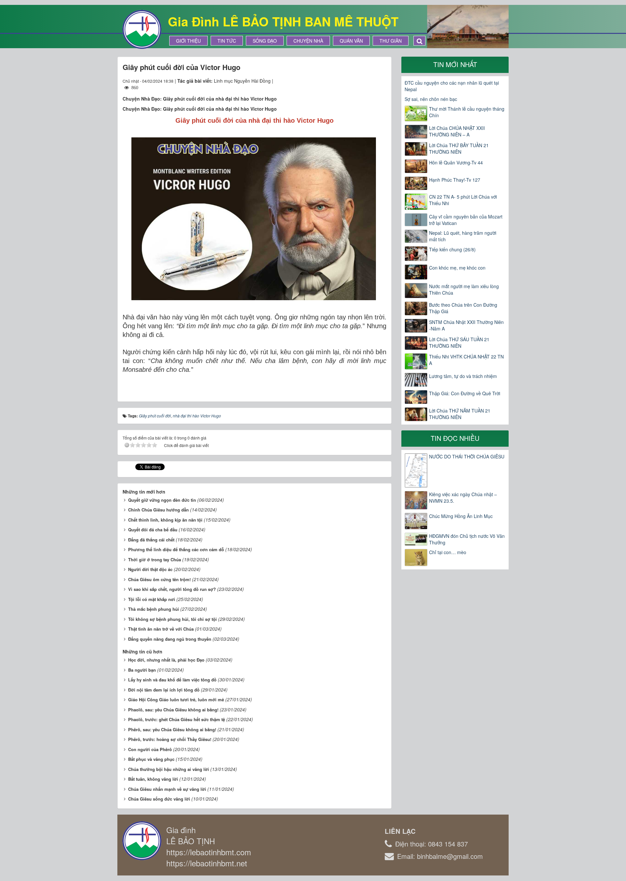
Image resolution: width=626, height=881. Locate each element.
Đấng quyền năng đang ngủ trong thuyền (169, 639)
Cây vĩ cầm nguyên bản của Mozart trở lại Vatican (465, 219)
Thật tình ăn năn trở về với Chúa (161, 629)
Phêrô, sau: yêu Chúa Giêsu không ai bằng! (172, 729)
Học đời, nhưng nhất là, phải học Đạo (166, 660)
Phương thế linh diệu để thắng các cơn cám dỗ (176, 549)
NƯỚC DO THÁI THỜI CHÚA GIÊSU (466, 456)
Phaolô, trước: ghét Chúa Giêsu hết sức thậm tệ (176, 719)
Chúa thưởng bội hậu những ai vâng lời (168, 769)
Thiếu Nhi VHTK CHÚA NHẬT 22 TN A (466, 359)
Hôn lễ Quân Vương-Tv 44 (456, 162)
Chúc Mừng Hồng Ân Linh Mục (461, 516)
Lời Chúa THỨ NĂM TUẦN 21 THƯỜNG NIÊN (459, 413)
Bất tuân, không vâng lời (153, 779)
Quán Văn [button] (351, 40)
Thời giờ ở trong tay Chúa (154, 559)
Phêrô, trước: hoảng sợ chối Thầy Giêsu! (169, 739)
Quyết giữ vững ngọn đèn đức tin (162, 500)
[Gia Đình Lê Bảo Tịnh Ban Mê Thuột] (141, 28)
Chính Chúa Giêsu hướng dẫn (158, 510)
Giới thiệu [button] (188, 40)
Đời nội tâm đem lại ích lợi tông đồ (164, 690)
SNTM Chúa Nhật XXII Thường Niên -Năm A (466, 325)
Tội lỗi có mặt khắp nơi (151, 599)
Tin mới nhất (455, 64)
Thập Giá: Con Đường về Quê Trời (464, 393)
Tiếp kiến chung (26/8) (452, 249)
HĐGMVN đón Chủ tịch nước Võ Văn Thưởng (467, 539)
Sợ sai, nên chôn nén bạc (431, 99)
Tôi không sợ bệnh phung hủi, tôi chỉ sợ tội (172, 619)
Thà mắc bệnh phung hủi (153, 609)
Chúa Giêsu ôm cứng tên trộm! (159, 579)
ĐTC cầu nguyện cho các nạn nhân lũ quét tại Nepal (452, 85)
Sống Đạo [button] (265, 40)
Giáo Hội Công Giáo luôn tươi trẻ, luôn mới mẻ (176, 699)
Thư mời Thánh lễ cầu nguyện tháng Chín (466, 112)
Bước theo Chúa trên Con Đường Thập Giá (463, 308)
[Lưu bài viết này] (381, 80)
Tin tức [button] (226, 40)
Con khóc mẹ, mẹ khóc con (457, 267)
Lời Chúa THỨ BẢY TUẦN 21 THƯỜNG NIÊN (459, 148)
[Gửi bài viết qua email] (358, 80)
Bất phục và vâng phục (151, 759)
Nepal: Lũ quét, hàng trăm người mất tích (462, 236)
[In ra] (369, 80)
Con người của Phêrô (150, 749)
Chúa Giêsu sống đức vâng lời (159, 799)
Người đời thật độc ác (150, 569)
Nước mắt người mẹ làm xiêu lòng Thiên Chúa (464, 289)
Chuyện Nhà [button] (308, 40)
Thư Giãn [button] (391, 40)
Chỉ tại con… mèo (447, 552)
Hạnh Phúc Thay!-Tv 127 (454, 179)
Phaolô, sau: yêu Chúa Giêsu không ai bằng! (173, 709)
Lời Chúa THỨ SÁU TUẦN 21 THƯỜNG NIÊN (459, 342)
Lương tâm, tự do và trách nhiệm (463, 376)
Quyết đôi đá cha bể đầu (152, 529)
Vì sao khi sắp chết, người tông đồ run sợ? (172, 589)
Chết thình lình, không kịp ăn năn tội (165, 520)
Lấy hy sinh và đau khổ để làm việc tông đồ (172, 680)
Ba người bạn (142, 670)
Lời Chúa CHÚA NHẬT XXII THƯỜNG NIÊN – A (457, 131)
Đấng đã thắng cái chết (151, 540)
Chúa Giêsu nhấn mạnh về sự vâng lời (167, 789)
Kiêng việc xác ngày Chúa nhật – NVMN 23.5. (463, 497)
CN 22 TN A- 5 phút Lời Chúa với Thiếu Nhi (463, 199)
